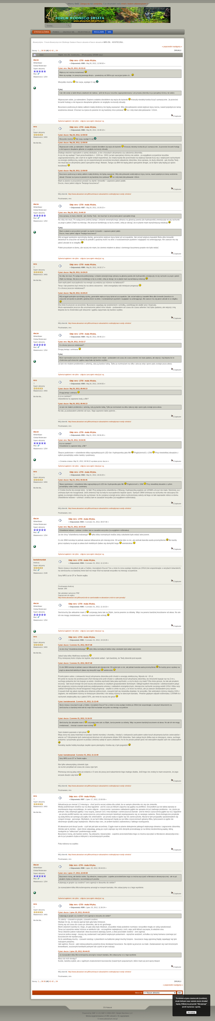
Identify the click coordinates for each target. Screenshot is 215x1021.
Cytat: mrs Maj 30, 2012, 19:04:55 (71, 440)
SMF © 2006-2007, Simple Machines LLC (117, 1013)
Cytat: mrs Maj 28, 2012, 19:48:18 (71, 212)
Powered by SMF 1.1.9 (91, 1013)
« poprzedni (167, 46)
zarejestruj (97, 4)
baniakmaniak (39, 560)
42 (53, 50)
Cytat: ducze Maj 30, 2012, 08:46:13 (72, 389)
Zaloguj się (85, 4)
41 (50, 50)
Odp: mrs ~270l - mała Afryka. (83, 60)
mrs (35, 127)
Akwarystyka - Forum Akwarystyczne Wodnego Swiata (54, 42)
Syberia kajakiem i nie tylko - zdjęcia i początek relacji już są (81, 121)
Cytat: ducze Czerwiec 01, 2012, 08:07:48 (75, 645)
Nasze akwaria (82, 42)
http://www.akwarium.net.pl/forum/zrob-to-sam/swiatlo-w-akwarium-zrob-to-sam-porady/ (91, 597)
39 (44, 50)
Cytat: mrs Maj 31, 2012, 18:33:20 (71, 527)
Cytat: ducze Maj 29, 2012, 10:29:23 (72, 272)
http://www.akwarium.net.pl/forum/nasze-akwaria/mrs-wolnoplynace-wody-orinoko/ (99, 194)
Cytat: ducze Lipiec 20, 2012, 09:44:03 (74, 912)
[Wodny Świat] (107, 15)
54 (57, 50)
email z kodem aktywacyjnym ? (134, 4)
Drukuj (177, 50)
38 (42, 50)
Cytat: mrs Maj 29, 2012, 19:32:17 (71, 342)
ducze (36, 60)
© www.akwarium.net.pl (108, 1019)
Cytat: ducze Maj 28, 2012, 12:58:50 (72, 135)
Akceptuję (191, 1012)
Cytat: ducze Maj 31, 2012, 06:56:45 (72, 480)
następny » (177, 46)
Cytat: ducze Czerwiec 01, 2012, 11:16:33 (75, 718)
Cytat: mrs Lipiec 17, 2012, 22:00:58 (73, 873)
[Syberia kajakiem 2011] (34, 89)
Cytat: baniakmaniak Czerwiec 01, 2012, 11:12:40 (78, 701)
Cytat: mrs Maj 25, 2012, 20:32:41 (71, 68)
